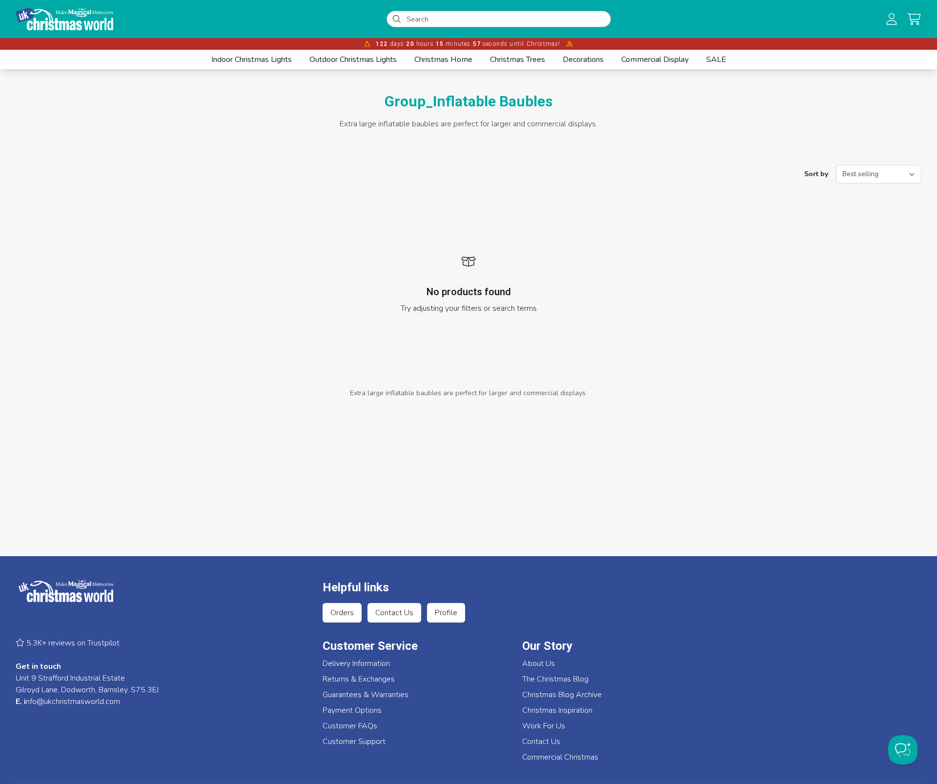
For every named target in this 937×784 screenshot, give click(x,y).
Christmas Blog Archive (562, 694)
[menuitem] (252, 59)
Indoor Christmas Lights (251, 59)
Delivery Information (356, 663)
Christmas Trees (517, 59)
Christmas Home (443, 59)
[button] (914, 19)
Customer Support (354, 741)
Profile (446, 612)
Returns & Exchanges (359, 679)
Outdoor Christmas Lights (353, 59)
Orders (342, 612)
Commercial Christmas (560, 757)
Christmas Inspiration (557, 710)
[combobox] (506, 19)
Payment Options (352, 710)
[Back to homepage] (64, 19)
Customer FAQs (350, 726)
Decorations (583, 59)
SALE (716, 59)
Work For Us (543, 726)
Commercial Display (655, 59)
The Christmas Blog (555, 679)
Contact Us (394, 612)
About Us (538, 663)
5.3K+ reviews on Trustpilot (72, 643)
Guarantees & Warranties (365, 694)
